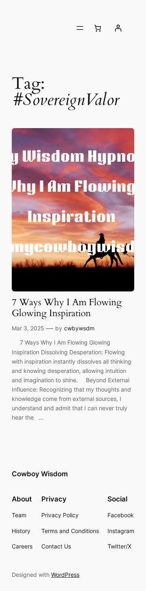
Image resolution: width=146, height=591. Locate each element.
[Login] (118, 28)
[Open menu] (80, 28)
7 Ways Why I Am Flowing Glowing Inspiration (67, 308)
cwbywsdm (79, 328)
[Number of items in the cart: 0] (97, 27)
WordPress (65, 574)
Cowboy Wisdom (40, 474)
